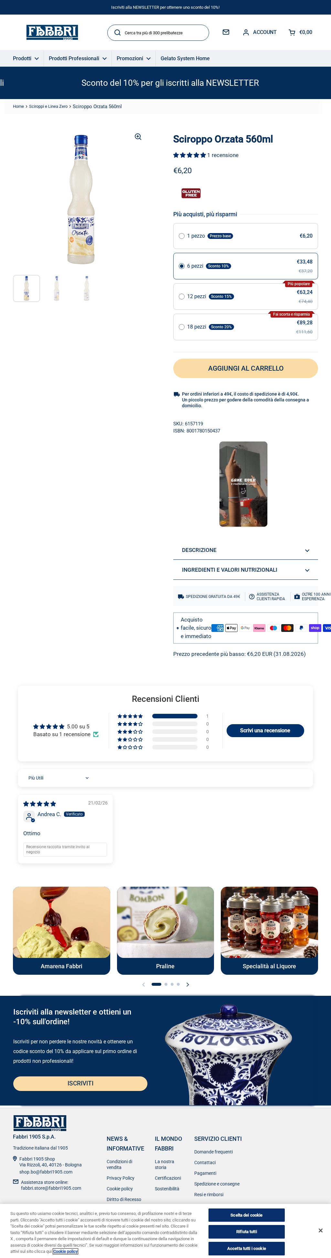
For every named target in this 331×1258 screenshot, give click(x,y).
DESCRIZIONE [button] (199, 550)
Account (265, 32)
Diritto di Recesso (124, 1199)
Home (18, 106)
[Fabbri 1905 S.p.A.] (52, 32)
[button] (190, 155)
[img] (39, 804)
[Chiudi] (321, 1230)
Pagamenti (205, 1173)
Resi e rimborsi (208, 1194)
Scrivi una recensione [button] (265, 730)
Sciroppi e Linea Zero (48, 106)
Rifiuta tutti (246, 1231)
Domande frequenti (213, 1151)
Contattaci (205, 1162)
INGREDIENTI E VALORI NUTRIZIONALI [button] (229, 570)
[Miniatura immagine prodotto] (26, 288)
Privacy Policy (120, 1178)
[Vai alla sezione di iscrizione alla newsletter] (226, 32)
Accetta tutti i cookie (246, 1248)
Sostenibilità (167, 1188)
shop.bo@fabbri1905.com (45, 1171)
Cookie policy (120, 1188)
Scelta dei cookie (246, 1215)
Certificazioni (168, 1178)
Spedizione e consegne (217, 1183)
